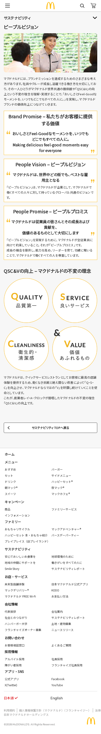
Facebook (57, 679)
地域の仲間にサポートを (20, 562)
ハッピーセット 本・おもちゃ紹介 (26, 535)
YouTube (57, 685)
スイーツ (10, 494)
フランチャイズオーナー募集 (23, 630)
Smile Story (12, 569)
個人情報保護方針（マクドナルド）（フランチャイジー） (55, 710)
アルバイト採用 (14, 659)
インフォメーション (17, 515)
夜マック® (57, 488)
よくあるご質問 (61, 645)
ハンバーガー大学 (16, 624)
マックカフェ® (60, 494)
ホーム (10, 454)
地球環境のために (62, 556)
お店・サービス (16, 576)
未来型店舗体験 (14, 584)
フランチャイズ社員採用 (66, 665)
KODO (55, 590)
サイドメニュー (61, 475)
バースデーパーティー (65, 535)
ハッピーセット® (62, 481)
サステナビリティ (18, 549)
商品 (7, 509)
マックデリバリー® (17, 590)
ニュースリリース (62, 630)
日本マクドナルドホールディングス (26, 714)
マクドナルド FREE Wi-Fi (20, 596)
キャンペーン (14, 501)
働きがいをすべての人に (66, 562)
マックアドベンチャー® (66, 529)
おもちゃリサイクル (17, 529)
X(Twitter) (11, 685)
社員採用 (57, 659)
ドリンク (10, 481)
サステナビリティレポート (68, 569)
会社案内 (57, 611)
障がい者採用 (13, 665)
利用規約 (9, 710)
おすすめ (10, 469)
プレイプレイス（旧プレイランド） (27, 541)
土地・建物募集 (61, 624)
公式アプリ (12, 679)
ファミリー (13, 521)
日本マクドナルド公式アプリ (69, 584)
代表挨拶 (10, 611)
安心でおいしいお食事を (20, 556)
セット (9, 475)
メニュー (11, 462)
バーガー (57, 469)
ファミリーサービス (64, 509)
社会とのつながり (16, 618)
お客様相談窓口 (14, 645)
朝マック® (11, 488)
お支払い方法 (59, 596)
